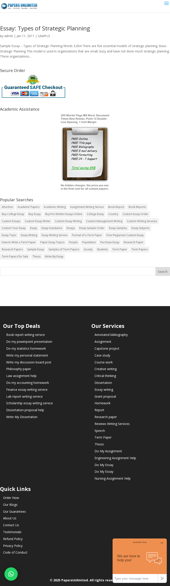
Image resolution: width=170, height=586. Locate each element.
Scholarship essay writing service (29, 403)
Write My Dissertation (21, 417)
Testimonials (12, 532)
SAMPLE (44, 36)
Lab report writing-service (24, 396)
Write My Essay (54, 256)
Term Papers (139, 249)
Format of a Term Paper (87, 235)
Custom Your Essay (14, 228)
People (73, 242)
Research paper (106, 417)
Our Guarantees (14, 511)
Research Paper (133, 242)
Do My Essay (104, 465)
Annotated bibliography (111, 335)
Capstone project (107, 348)
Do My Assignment (108, 451)
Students (102, 249)
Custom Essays (11, 221)
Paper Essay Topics (52, 242)
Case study (102, 355)
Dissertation (103, 383)
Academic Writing (55, 207)
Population (89, 242)
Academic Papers (28, 207)
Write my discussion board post (28, 362)
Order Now (11, 498)
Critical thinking (105, 376)
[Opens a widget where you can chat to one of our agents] (139, 560)
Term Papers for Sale (15, 256)
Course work (104, 362)
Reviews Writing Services (112, 424)
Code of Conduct (15, 552)
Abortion (7, 207)
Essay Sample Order (91, 228)
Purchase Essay (109, 242)
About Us (9, 518)
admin (8, 36)
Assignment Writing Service (87, 207)
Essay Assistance (51, 228)
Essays (71, 228)
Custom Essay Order (135, 214)
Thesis (37, 256)
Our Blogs (10, 504)
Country (113, 214)
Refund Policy (13, 539)
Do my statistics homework (26, 348)
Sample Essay (35, 249)
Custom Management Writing (104, 221)
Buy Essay (35, 214)
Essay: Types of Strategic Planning (45, 28)
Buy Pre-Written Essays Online (63, 214)
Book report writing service (25, 335)
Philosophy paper (18, 369)
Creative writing (106, 369)
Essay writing (104, 389)
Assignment (103, 341)
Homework (102, 403)
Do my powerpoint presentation (29, 341)
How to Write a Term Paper (19, 242)
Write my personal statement (27, 355)
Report (99, 410)
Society (88, 249)
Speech (100, 431)
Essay (33, 228)
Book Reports (137, 207)
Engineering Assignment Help (115, 458)
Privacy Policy (13, 546)
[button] (11, 574)
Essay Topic (9, 235)
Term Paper (119, 249)
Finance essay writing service (27, 389)
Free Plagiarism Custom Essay (125, 235)
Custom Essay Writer (37, 221)
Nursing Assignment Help (113, 478)
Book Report (116, 207)
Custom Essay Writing (68, 221)
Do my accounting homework (27, 383)
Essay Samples (118, 228)
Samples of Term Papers (63, 249)
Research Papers (12, 249)
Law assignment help (21, 376)
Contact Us (11, 525)
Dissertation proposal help (25, 410)
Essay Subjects (140, 228)
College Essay (95, 214)
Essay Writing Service (55, 235)
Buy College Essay (13, 214)
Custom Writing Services (142, 221)
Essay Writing (29, 235)
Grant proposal (105, 396)
